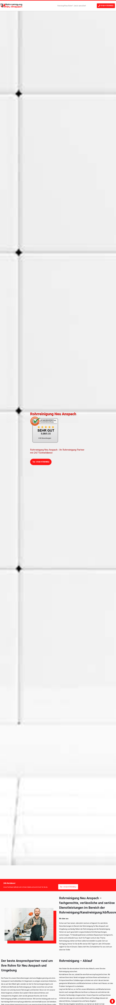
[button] (106, 5)
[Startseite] (11, 6)
